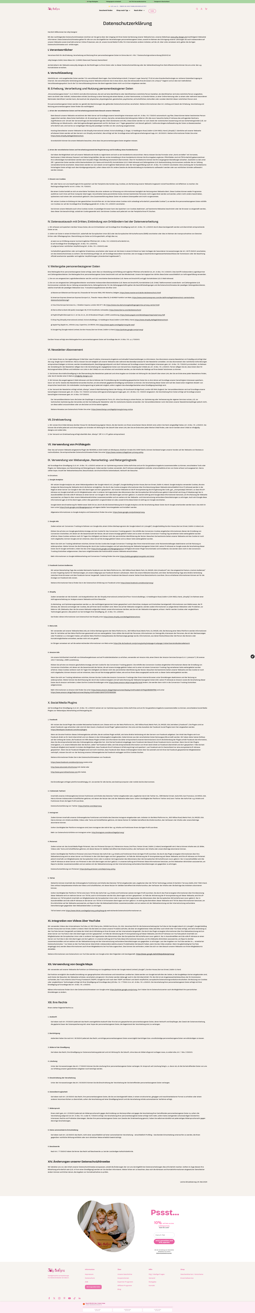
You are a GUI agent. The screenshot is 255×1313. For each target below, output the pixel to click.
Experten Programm (125, 1282)
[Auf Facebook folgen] (49, 1298)
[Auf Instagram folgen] (59, 1298)
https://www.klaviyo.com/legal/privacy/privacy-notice (112, 409)
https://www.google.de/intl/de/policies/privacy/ (155, 954)
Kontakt (152, 1285)
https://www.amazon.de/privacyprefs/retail (125, 682)
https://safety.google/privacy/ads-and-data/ (137, 556)
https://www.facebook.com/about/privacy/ (137, 583)
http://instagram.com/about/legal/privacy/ (108, 832)
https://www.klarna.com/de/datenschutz (125, 310)
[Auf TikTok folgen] (74, 1298)
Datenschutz (90, 1278)
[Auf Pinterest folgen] (64, 1298)
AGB (86, 1282)
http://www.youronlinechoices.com (64, 772)
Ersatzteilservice (186, 1278)
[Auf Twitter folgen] (54, 1298)
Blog (119, 1289)
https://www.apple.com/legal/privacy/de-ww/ (117, 325)
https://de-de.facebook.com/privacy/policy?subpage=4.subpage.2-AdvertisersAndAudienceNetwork (151, 643)
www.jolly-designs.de (179, 37)
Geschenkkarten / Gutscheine (191, 1274)
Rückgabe (152, 1282)
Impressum (89, 1274)
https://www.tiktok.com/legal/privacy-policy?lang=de (86, 911)
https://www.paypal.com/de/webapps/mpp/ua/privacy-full (142, 315)
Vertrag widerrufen (93, 1287)
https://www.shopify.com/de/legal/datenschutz (121, 617)
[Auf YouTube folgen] (69, 1298)
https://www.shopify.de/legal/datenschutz (67, 136)
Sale (152, 11)
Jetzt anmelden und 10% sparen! (164, 1241)
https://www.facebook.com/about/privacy (67, 762)
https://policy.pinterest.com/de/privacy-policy (97, 869)
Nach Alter (138, 10)
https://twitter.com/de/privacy (90, 806)
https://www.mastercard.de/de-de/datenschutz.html (140, 293)
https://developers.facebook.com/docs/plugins (69, 730)
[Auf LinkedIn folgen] (79, 1298)
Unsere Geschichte (125, 1274)
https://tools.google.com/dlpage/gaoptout (76, 507)
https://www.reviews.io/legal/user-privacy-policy (124, 452)
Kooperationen (123, 1278)
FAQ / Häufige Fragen (157, 1274)
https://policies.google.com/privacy (129, 330)
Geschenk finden (105, 10)
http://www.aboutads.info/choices (64, 767)
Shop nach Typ (122, 10)
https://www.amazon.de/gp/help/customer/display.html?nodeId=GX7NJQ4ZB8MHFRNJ (124, 690)
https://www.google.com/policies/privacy (129, 512)
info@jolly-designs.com (84, 376)
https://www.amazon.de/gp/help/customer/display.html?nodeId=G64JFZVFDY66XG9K (83, 692)
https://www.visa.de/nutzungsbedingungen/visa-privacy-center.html (132, 305)
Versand (152, 1278)
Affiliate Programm (125, 1285)
